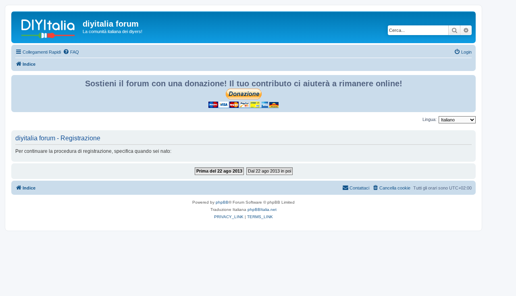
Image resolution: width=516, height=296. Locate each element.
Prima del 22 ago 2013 (219, 171)
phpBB (222, 202)
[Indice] (48, 26)
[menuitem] (71, 52)
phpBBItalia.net (262, 209)
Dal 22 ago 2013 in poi (269, 171)
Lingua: (429, 119)
